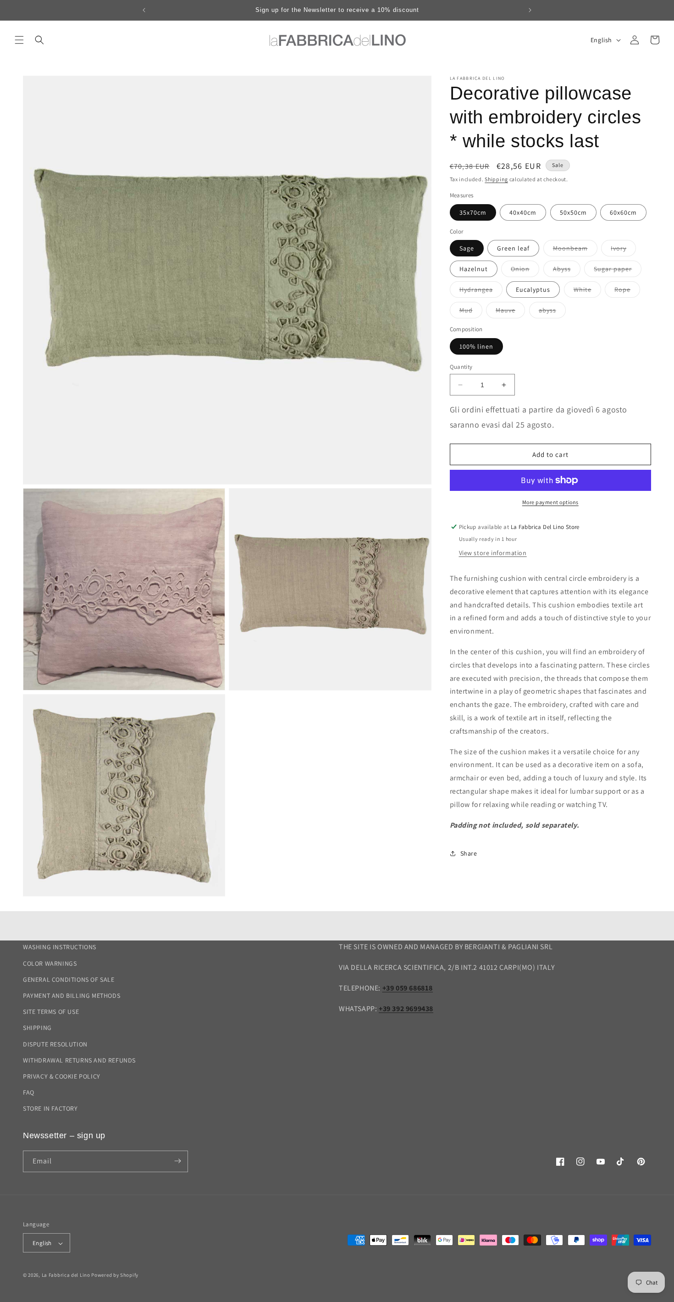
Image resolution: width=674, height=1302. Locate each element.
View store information (493, 553)
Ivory (623, 250)
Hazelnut (473, 269)
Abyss (566, 270)
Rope (627, 291)
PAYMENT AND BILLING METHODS (71, 995)
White (587, 291)
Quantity (461, 367)
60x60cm (623, 212)
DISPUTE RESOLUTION (55, 1044)
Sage (466, 248)
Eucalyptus (533, 289)
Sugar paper (617, 270)
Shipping (496, 179)
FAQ (28, 1092)
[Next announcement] (530, 10)
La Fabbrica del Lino (66, 1275)
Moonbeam (575, 250)
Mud (470, 312)
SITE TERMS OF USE (51, 1011)
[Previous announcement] (144, 10)
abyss (552, 312)
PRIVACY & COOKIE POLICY (61, 1076)
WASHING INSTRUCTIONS (59, 947)
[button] (19, 40)
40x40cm (522, 212)
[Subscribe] (177, 1161)
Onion (525, 270)
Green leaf (513, 248)
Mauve (510, 312)
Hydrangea (481, 291)
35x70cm (472, 212)
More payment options (550, 502)
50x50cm (573, 212)
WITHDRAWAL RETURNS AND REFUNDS (79, 1060)
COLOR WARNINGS (50, 963)
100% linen (476, 346)
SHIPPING (37, 1028)
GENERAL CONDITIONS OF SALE (69, 979)
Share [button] (468, 853)
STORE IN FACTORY (50, 1108)
